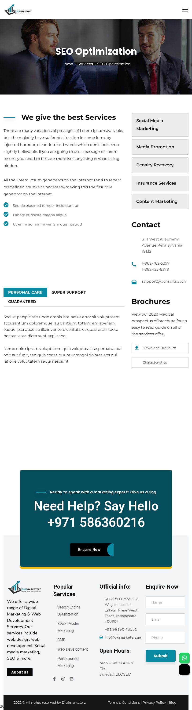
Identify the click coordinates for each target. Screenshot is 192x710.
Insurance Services (156, 183)
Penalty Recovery (155, 164)
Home (67, 64)
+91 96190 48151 (121, 629)
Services (85, 64)
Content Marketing (156, 201)
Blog (173, 702)
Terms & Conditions (124, 702)
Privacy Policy (155, 702)
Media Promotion (155, 146)
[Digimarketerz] (18, 9)
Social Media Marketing (149, 124)
